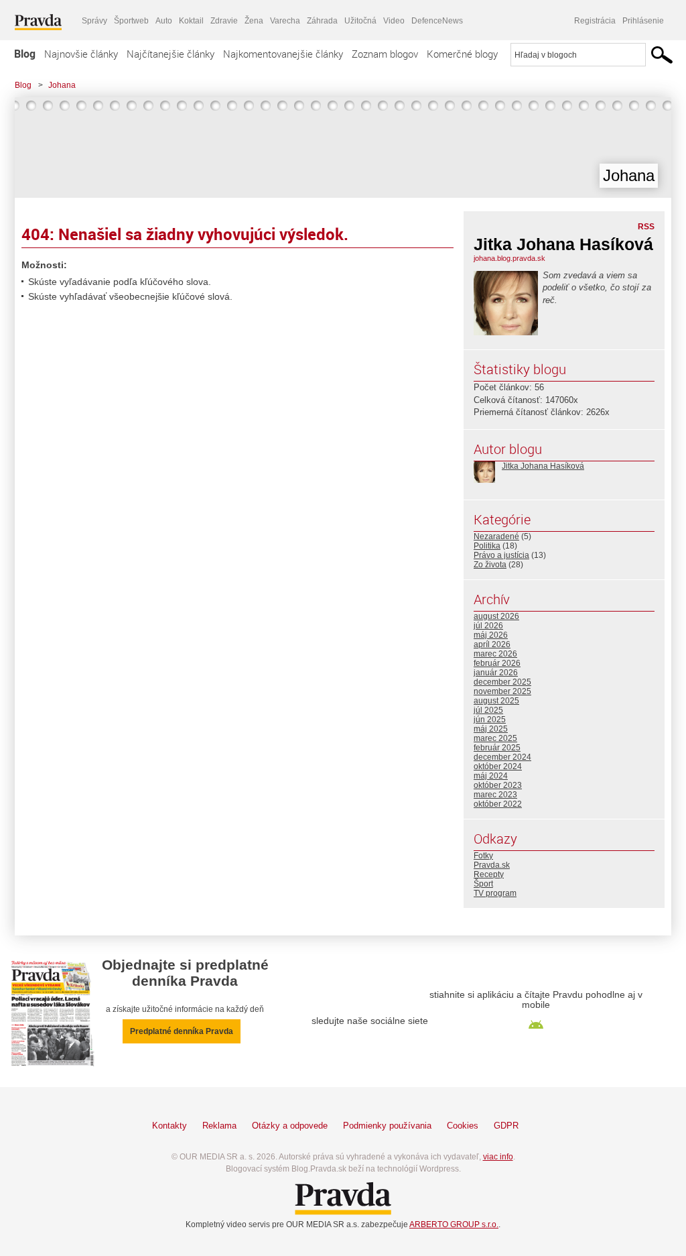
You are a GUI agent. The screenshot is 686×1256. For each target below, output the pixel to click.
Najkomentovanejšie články (283, 53)
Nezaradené (496, 536)
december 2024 (502, 757)
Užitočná (360, 20)
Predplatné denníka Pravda (181, 1031)
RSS (646, 226)
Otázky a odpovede (290, 1126)
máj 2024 (491, 776)
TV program (495, 893)
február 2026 (497, 663)
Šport (483, 884)
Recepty (489, 874)
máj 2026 (491, 635)
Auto (163, 20)
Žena (254, 20)
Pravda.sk (492, 865)
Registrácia (595, 20)
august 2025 (496, 700)
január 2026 (496, 672)
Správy (94, 20)
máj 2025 (491, 729)
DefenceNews (437, 20)
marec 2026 (495, 654)
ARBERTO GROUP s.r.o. (453, 1224)
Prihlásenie (643, 20)
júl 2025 (488, 710)
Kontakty (169, 1126)
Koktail (191, 20)
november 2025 (502, 691)
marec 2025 (495, 738)
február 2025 (497, 747)
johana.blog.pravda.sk (509, 258)
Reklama (219, 1126)
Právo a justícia (501, 555)
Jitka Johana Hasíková (543, 466)
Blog (25, 53)
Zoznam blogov (385, 53)
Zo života (490, 564)
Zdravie (224, 20)
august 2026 (496, 616)
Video (394, 20)
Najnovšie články (81, 53)
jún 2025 (490, 719)
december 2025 (502, 682)
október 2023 (498, 785)
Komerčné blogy (462, 53)
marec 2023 (495, 794)
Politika (487, 546)
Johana (62, 85)
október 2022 (498, 804)
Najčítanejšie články (170, 53)
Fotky (483, 855)
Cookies (462, 1126)
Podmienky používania (387, 1126)
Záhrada (322, 20)
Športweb (131, 20)
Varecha (285, 20)
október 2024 (498, 766)
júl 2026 (488, 625)
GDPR (506, 1126)
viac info (498, 1156)
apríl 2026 (492, 644)
